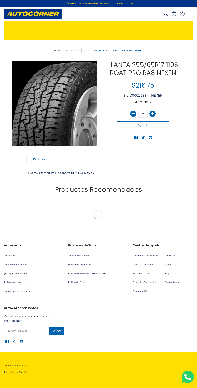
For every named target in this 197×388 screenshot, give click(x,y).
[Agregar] (152, 114)
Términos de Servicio (79, 255)
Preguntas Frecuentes (144, 282)
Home (57, 50)
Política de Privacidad (79, 264)
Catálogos (170, 255)
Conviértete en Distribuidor (17, 291)
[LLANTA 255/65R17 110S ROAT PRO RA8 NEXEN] (54, 103)
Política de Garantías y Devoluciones (87, 273)
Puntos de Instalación (144, 264)
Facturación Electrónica (145, 255)
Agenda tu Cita (140, 291)
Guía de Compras (142, 273)
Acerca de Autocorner (15, 264)
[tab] (42, 159)
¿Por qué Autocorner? (15, 273)
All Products (72, 50)
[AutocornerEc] (33, 14)
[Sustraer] (133, 114)
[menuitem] (165, 14)
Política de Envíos (77, 282)
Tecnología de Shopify (15, 372)
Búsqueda (9, 255)
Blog (167, 273)
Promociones (172, 282)
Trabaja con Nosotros (15, 282)
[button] (165, 14)
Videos (168, 264)
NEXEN (157, 95)
